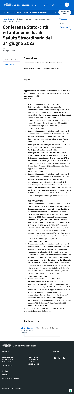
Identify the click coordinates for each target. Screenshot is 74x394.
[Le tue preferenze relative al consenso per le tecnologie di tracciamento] (70, 390)
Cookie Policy (16, 388)
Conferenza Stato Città (64, 28)
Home (5, 19)
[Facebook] (55, 358)
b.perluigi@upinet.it (27, 330)
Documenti (17, 12)
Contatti (53, 12)
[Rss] (63, 358)
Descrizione (9, 64)
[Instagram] (59, 358)
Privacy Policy (6, 388)
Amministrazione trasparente (35, 12)
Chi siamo (6, 12)
